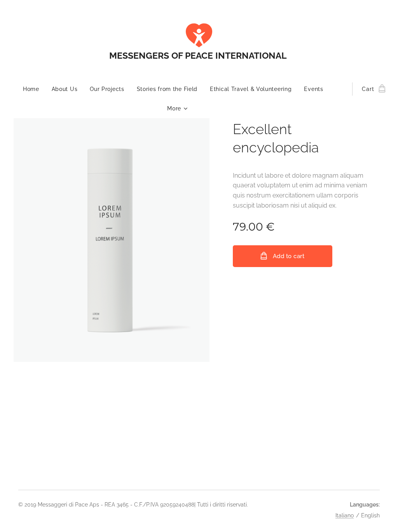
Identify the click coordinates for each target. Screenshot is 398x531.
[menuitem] (34, 89)
